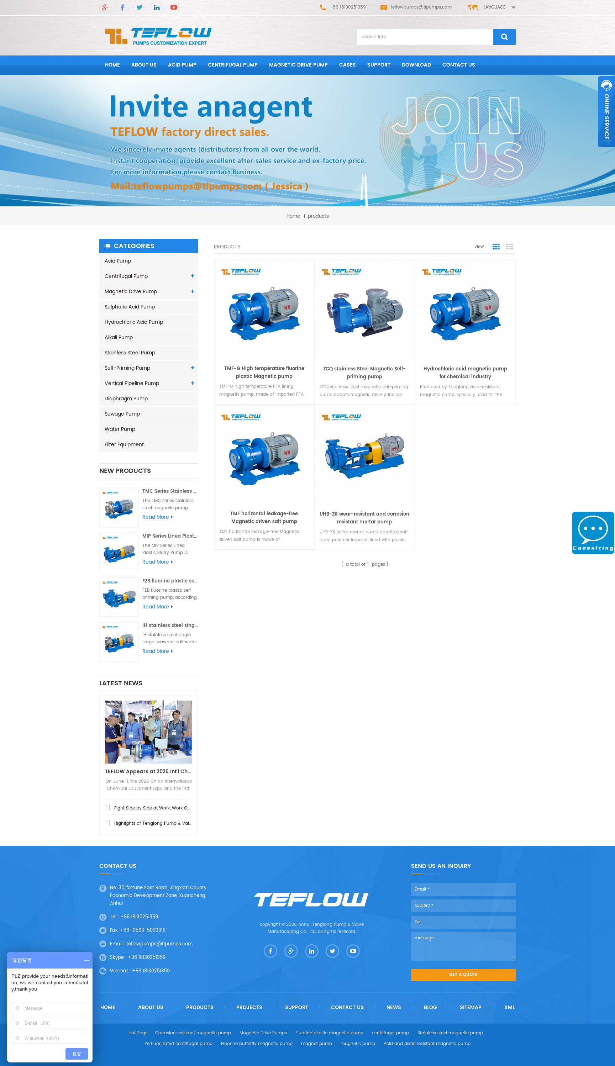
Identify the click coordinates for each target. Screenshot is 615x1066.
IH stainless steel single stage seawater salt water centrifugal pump (170, 625)
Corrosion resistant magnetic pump (193, 1033)
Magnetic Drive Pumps (263, 1033)
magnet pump (316, 1043)
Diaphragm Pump (126, 399)
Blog (430, 1008)
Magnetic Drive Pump (298, 65)
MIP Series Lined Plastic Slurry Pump (170, 536)
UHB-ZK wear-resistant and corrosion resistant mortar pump (364, 518)
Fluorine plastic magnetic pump (329, 1033)
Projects (249, 1008)
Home (107, 1008)
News (394, 1008)
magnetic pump (358, 1043)
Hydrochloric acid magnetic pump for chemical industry (465, 373)
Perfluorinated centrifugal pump (178, 1043)
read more (155, 517)
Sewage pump (122, 414)
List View (509, 247)
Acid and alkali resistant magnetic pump (427, 1043)
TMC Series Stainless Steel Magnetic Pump (170, 491)
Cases (347, 65)
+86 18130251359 (139, 917)
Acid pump (182, 65)
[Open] (606, 111)
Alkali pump (119, 337)
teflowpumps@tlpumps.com (421, 7)
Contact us (458, 65)
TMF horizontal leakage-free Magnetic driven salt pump (264, 518)
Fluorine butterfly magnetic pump (257, 1043)
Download (416, 65)
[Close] (606, 151)
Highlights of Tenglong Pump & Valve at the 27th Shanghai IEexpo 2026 (191, 823)
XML (509, 1008)
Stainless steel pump (130, 353)
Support (378, 65)
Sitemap (471, 1008)
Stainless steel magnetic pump (450, 1033)
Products (200, 1008)
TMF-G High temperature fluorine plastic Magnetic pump (264, 372)
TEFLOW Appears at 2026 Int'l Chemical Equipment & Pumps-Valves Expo (148, 771)
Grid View (496, 247)
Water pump (120, 429)
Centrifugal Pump (233, 65)
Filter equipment (124, 444)
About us (144, 65)
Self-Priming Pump (127, 368)
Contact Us (347, 1008)
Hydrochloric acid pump (134, 322)
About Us (150, 1008)
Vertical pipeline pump (132, 383)
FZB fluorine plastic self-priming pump (170, 581)
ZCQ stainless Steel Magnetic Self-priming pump (364, 373)
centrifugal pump (390, 1033)
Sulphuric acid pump (130, 307)
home (112, 65)
